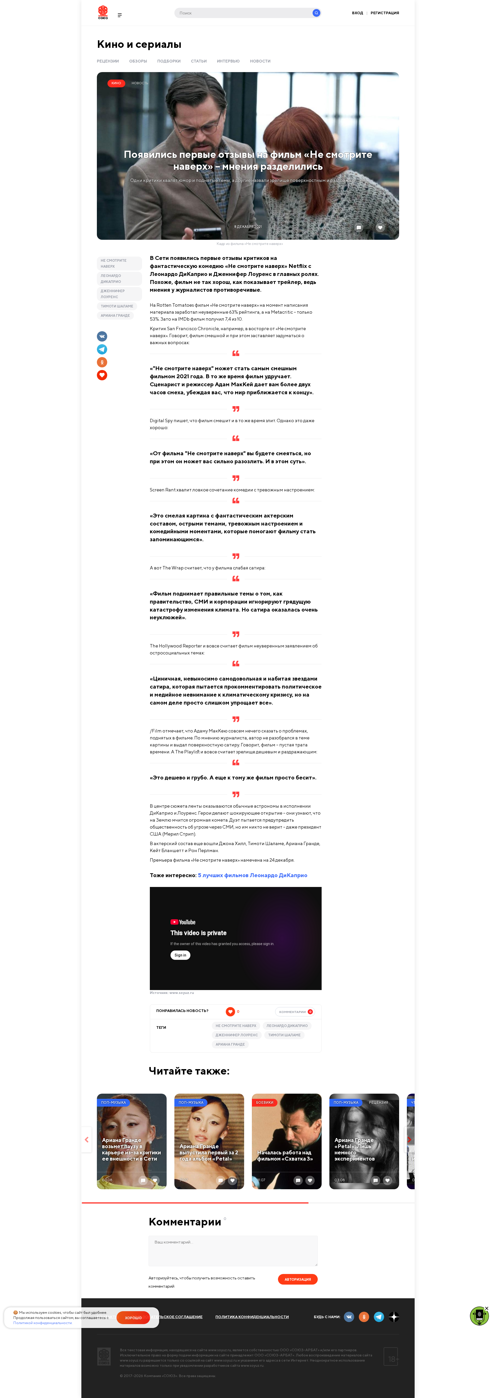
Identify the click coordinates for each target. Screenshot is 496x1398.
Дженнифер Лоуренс (113, 294)
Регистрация (385, 13)
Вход (357, 13)
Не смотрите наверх (114, 263)
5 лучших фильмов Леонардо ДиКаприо (252, 875)
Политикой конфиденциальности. (43, 1322)
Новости (260, 61)
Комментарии (295, 1012)
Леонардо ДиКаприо (111, 279)
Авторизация (298, 1279)
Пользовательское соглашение (167, 1317)
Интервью (228, 61)
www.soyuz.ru (181, 993)
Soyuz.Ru (103, 12)
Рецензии (108, 61)
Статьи (199, 61)
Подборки (169, 61)
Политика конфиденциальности (252, 1317)
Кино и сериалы (139, 43)
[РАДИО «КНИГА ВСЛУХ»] (479, 1315)
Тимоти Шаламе (117, 306)
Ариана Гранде (115, 316)
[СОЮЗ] (104, 1356)
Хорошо (133, 1318)
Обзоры (138, 61)
